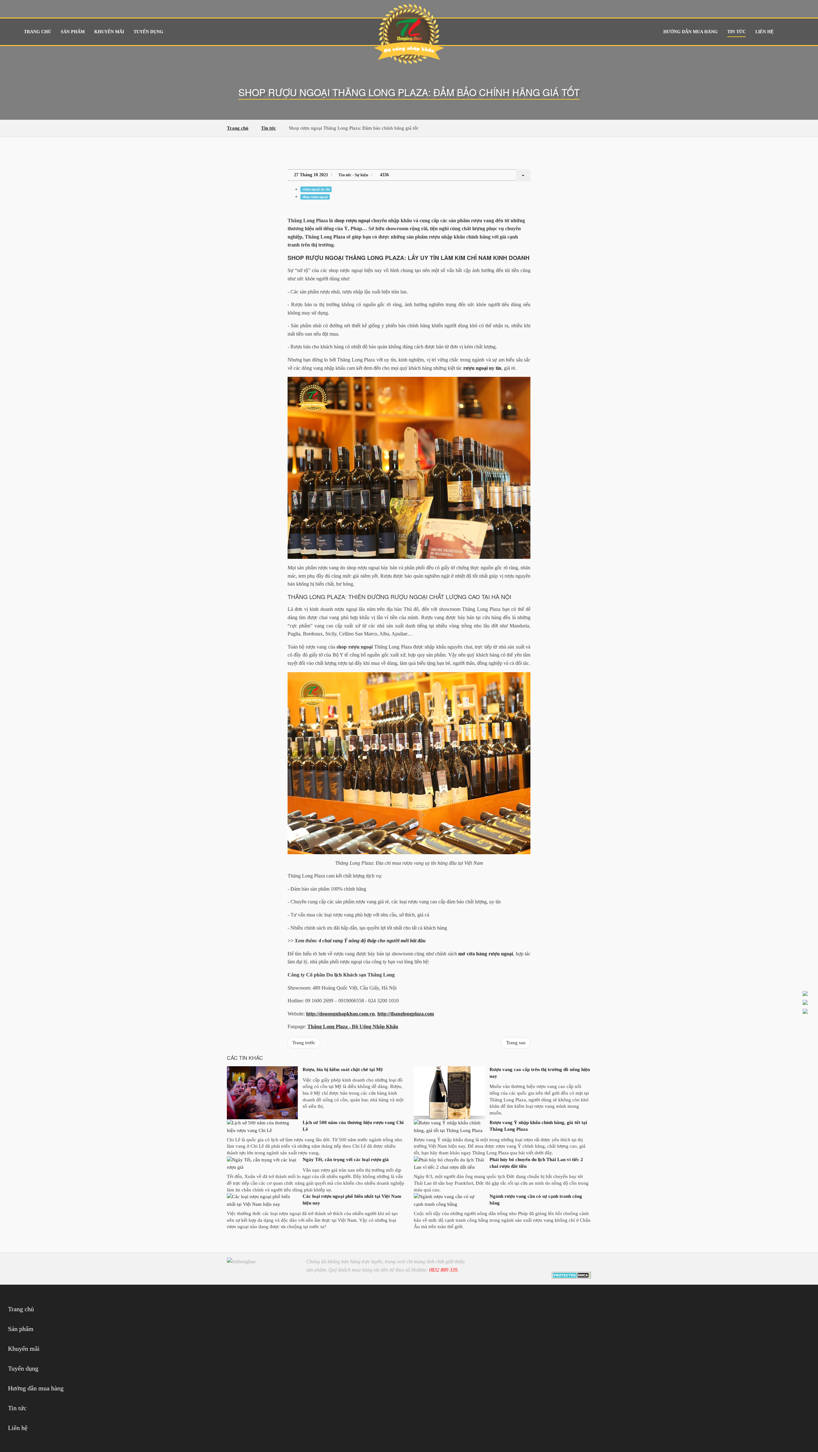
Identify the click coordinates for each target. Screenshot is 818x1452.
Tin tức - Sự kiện (353, 174)
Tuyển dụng (148, 31)
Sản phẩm (73, 31)
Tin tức (736, 31)
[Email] (585, 1264)
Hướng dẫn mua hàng (690, 31)
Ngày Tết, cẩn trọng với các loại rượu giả (346, 1159)
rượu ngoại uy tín (316, 189)
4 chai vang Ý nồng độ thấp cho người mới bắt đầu (372, 940)
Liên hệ (764, 31)
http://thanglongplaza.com (405, 1013)
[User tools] (523, 175)
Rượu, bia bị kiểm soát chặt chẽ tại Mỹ (343, 1069)
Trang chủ (37, 31)
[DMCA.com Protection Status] (571, 1274)
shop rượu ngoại (315, 197)
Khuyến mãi (109, 31)
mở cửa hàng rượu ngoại (485, 953)
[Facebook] (566, 1264)
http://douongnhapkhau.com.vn (340, 1013)
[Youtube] (575, 1264)
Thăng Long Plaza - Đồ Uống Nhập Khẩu (352, 1026)
